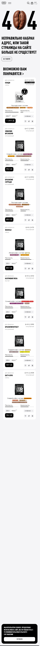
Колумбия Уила (11, 278)
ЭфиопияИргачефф (9, 132)
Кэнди (7, 82)
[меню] (9, 3)
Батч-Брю (9, 375)
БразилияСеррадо (9, 180)
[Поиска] (28, 3)
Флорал (8, 230)
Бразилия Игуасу (12, 327)
